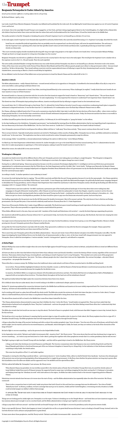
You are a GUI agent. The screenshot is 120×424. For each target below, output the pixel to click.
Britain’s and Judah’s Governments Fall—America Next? (41, 334)
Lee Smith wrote (14, 158)
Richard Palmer (9, 17)
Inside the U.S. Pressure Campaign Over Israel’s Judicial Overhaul (78, 125)
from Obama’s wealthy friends (40, 223)
